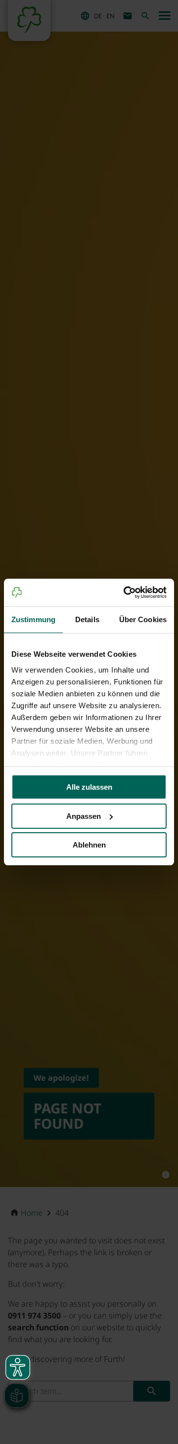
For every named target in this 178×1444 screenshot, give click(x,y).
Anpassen (83, 816)
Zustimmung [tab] (33, 619)
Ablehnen (89, 845)
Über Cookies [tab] (143, 619)
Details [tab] (87, 619)
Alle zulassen (89, 787)
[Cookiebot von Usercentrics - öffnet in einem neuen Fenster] (126, 592)
